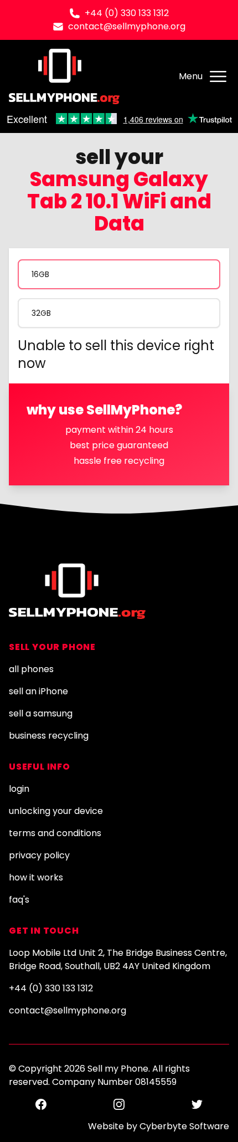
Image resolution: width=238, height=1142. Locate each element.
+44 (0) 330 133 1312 (127, 13)
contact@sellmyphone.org (126, 26)
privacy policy (39, 855)
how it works (36, 877)
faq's (19, 899)
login (19, 788)
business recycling (49, 735)
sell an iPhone (38, 691)
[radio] (119, 274)
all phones (31, 669)
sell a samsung (41, 713)
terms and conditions (55, 833)
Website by (158, 1126)
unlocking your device (56, 811)
